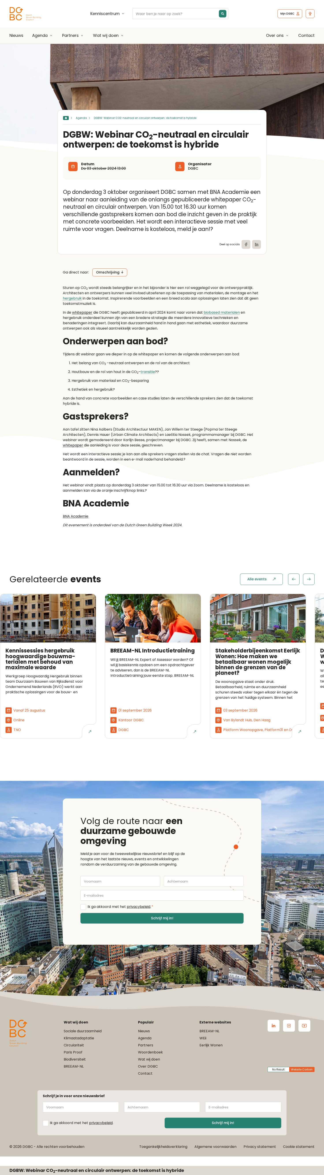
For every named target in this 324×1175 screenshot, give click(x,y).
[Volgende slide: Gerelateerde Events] (309, 579)
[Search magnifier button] (222, 13)
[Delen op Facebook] (246, 244)
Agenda (40, 35)
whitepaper (82, 312)
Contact (306, 35)
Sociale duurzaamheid (83, 1031)
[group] (301, 579)
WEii (202, 1038)
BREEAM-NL (74, 1066)
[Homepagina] (66, 118)
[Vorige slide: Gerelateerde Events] (294, 579)
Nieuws (16, 35)
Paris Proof (73, 1052)
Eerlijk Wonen (211, 1045)
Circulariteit (74, 1045)
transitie (148, 372)
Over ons (275, 35)
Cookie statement (299, 1146)
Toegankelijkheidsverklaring (163, 1146)
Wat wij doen (106, 35)
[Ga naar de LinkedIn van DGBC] (273, 1026)
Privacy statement (260, 1146)
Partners (70, 35)
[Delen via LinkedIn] (256, 244)
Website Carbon (302, 1069)
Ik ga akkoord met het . (120, 906)
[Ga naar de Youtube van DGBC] (304, 1026)
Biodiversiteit (75, 1059)
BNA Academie (75, 516)
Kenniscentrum (105, 13)
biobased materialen (222, 313)
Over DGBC (148, 1066)
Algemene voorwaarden (215, 1146)
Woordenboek (150, 1052)
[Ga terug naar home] (25, 14)
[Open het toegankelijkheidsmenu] (310, 13)
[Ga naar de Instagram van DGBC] (289, 1026)
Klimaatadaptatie (79, 1038)
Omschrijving (107, 272)
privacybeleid (138, 906)
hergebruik (72, 298)
